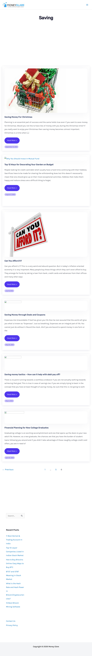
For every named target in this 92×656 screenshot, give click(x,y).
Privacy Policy (12, 625)
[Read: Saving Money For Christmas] (35, 90)
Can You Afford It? (13, 261)
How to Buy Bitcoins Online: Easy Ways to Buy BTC (15, 563)
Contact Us (10, 621)
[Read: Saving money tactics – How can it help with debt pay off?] (12, 363)
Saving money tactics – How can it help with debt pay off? (32, 374)
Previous (7, 469)
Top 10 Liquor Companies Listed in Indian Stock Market (15, 551)
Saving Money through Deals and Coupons (24, 315)
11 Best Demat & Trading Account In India (14, 540)
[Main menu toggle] (87, 4)
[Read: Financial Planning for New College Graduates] (14, 417)
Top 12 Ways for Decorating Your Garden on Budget (29, 164)
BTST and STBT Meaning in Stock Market (13, 575)
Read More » (12, 141)
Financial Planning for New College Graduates (26, 427)
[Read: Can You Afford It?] (27, 234)
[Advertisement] (46, 43)
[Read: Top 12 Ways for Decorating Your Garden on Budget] (21, 158)
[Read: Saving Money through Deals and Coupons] (12, 305)
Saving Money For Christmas (18, 117)
